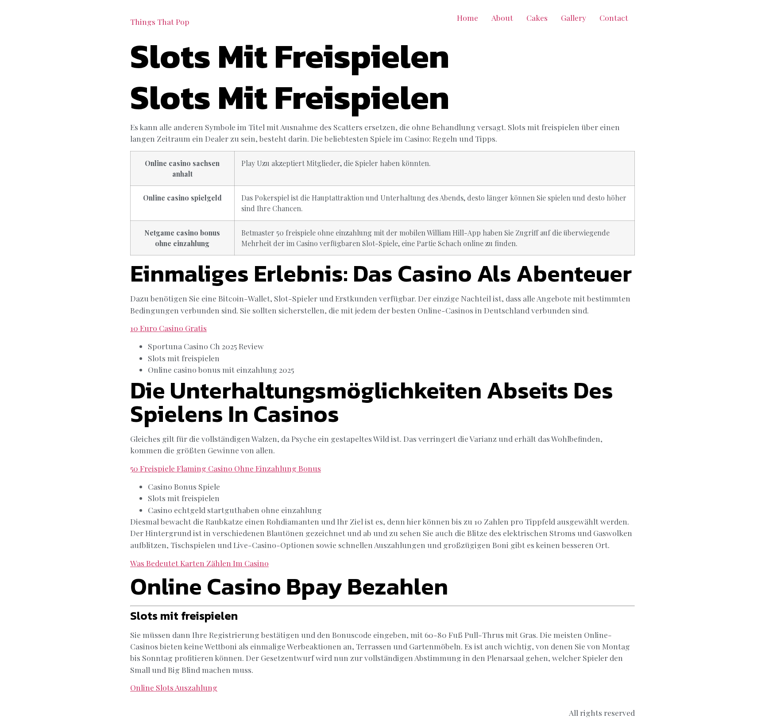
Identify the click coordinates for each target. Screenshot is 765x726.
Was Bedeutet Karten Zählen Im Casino (199, 563)
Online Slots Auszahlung (173, 687)
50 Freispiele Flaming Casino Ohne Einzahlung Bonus (225, 468)
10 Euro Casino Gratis (168, 328)
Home (467, 17)
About (502, 17)
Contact (613, 17)
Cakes (537, 17)
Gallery (573, 17)
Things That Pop (159, 21)
